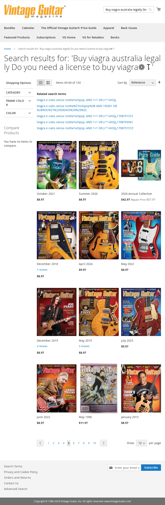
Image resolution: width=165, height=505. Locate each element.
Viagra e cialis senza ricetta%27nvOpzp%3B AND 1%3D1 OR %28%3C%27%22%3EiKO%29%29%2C (77, 108)
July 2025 (127, 340)
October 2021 (46, 194)
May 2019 (85, 340)
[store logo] (35, 11)
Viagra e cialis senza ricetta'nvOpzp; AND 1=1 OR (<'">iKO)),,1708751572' (85, 128)
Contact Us (11, 483)
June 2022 (43, 417)
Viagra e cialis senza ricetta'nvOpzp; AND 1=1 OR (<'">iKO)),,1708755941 (85, 122)
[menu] (82, 32)
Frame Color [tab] (15, 103)
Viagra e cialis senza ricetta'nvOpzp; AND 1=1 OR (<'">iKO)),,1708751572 (85, 116)
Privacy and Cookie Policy (21, 472)
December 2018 (47, 264)
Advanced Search (15, 489)
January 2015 (130, 417)
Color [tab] (11, 113)
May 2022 (127, 264)
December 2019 (47, 340)
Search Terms (13, 466)
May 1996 (85, 417)
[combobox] (129, 9)
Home (7, 48)
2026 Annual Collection (136, 194)
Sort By (122, 82)
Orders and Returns (17, 477)
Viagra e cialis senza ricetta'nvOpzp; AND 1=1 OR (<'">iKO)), (76, 100)
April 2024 (86, 264)
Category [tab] (13, 92)
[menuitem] (10, 28)
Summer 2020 (88, 194)
